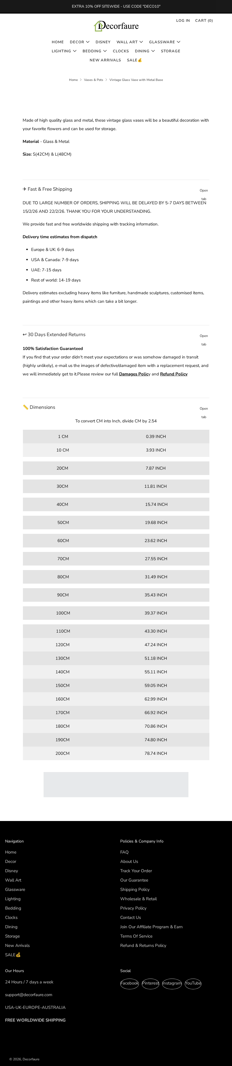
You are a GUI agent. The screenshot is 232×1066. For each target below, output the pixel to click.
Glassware (162, 42)
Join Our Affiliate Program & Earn (151, 927)
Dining (142, 51)
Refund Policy (174, 374)
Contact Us (130, 917)
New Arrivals (105, 60)
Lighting (61, 51)
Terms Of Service (136, 936)
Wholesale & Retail (138, 899)
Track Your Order (136, 871)
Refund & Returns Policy (143, 945)
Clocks (121, 51)
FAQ (124, 852)
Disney (103, 42)
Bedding (92, 51)
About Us (129, 861)
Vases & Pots (93, 80)
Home (58, 42)
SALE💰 (134, 60)
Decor (77, 42)
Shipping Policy (135, 889)
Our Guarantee (134, 880)
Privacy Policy (133, 908)
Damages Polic (133, 374)
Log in (183, 20)
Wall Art (127, 42)
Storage (171, 51)
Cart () (204, 20)
